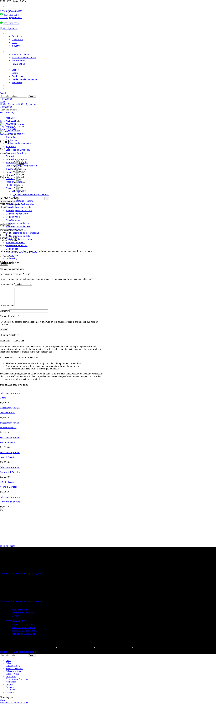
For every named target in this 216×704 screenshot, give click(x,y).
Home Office (18, 63)
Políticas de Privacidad (23, 627)
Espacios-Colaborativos (24, 57)
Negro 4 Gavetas (8, 486)
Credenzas (17, 76)
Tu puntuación (7, 284)
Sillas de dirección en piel (18, 207)
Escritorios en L (13, 156)
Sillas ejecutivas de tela (18, 226)
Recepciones (18, 60)
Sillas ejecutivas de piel (17, 223)
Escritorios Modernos (16, 159)
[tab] (56, 212)
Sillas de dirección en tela (19, 210)
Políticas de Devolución (24, 633)
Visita (14, 42)
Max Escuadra (7, 126)
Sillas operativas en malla (19, 239)
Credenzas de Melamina (24, 79)
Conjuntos (11, 137)
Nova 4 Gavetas (8, 457)
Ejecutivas (17, 36)
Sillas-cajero (12, 248)
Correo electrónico (9, 316)
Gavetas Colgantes (16, 168)
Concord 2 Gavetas (10, 501)
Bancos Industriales (16, 124)
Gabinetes (17, 82)
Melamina (5, 177)
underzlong (11, 258)
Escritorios (11, 146)
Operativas (17, 39)
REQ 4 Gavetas (7, 442)
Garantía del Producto (23, 612)
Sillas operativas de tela (18, 236)
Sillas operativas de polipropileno (22, 232)
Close (2, 700)
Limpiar (14, 195)
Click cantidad (10, 198)
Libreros (16, 72)
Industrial (16, 45)
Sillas (8, 188)
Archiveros (11, 121)
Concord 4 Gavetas (10, 472)
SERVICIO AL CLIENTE (16, 621)
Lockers (15, 69)
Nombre (4, 311)
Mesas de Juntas (20, 54)
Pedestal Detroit (8, 427)
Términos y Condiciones (24, 630)
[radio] (21, 161)
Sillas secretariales (15, 242)
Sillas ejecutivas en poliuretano (33, 194)
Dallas (3, 134)
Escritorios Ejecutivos (16, 153)
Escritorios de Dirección (18, 149)
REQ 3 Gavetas (7, 412)
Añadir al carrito (8, 201)
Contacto (17, 615)
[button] (7, 482)
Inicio (3, 121)
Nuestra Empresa (20, 609)
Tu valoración (7, 305)
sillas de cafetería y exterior (20, 200)
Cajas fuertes (13, 130)
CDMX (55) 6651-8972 (11, 11)
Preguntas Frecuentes (23, 624)
